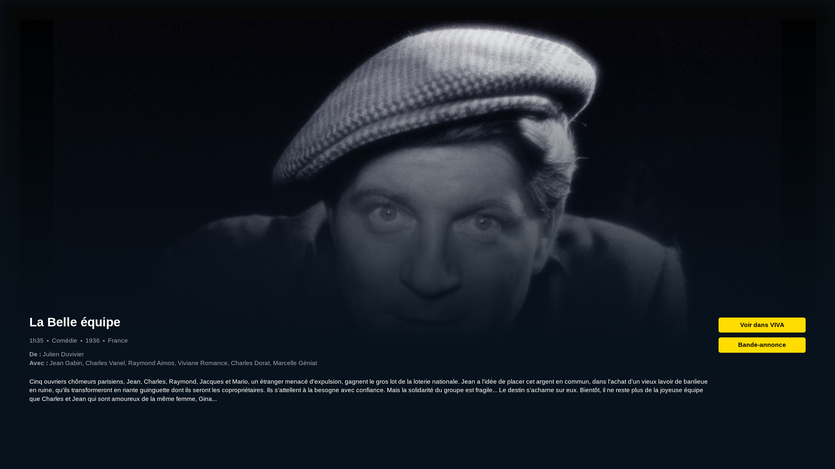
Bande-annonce (762, 344)
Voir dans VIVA (762, 324)
